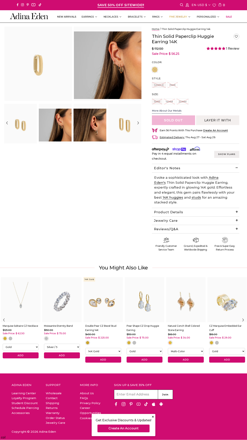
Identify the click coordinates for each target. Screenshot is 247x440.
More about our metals (166, 110)
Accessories (21, 413)
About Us (87, 393)
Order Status (55, 418)
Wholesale (54, 393)
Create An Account (123, 428)
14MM (169, 101)
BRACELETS (135, 16)
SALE (229, 16)
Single (159, 84)
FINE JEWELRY (178, 16)
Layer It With (217, 120)
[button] (236, 36)
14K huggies (173, 197)
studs (196, 197)
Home (155, 29)
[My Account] (187, 6)
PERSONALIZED (206, 16)
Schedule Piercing (25, 408)
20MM (182, 101)
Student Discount (25, 403)
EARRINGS (88, 16)
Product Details (168, 212)
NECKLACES (111, 16)
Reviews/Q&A (166, 229)
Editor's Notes (167, 168)
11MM (157, 101)
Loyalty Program (24, 398)
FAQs (84, 398)
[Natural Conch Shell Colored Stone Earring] (186, 299)
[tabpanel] (20, 123)
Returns (52, 408)
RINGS (156, 16)
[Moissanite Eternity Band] (62, 299)
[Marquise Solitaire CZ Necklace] (20, 299)
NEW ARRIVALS (66, 16)
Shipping (52, 403)
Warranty (52, 413)
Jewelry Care (166, 221)
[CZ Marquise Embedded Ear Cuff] (227, 299)
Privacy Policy (90, 403)
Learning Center (24, 393)
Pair (173, 84)
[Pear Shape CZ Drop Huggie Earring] (144, 299)
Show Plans (226, 154)
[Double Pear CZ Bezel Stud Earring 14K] (103, 299)
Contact (52, 398)
